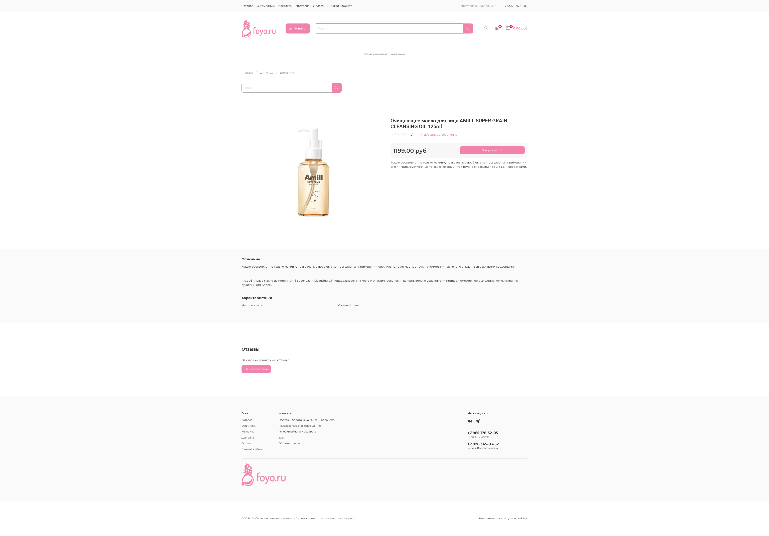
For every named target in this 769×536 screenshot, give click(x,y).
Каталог (247, 6)
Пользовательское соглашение (300, 425)
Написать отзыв (256, 369)
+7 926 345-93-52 (483, 444)
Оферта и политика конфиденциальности (307, 419)
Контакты (285, 6)
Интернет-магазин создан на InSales (502, 518)
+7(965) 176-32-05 (515, 6)
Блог (282, 437)
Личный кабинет (339, 6)
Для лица (266, 72)
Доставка (302, 6)
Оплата (318, 6)
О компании (266, 6)
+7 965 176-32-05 (482, 432)
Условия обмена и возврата (297, 431)
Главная (247, 72)
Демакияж (287, 72)
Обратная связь (289, 443)
